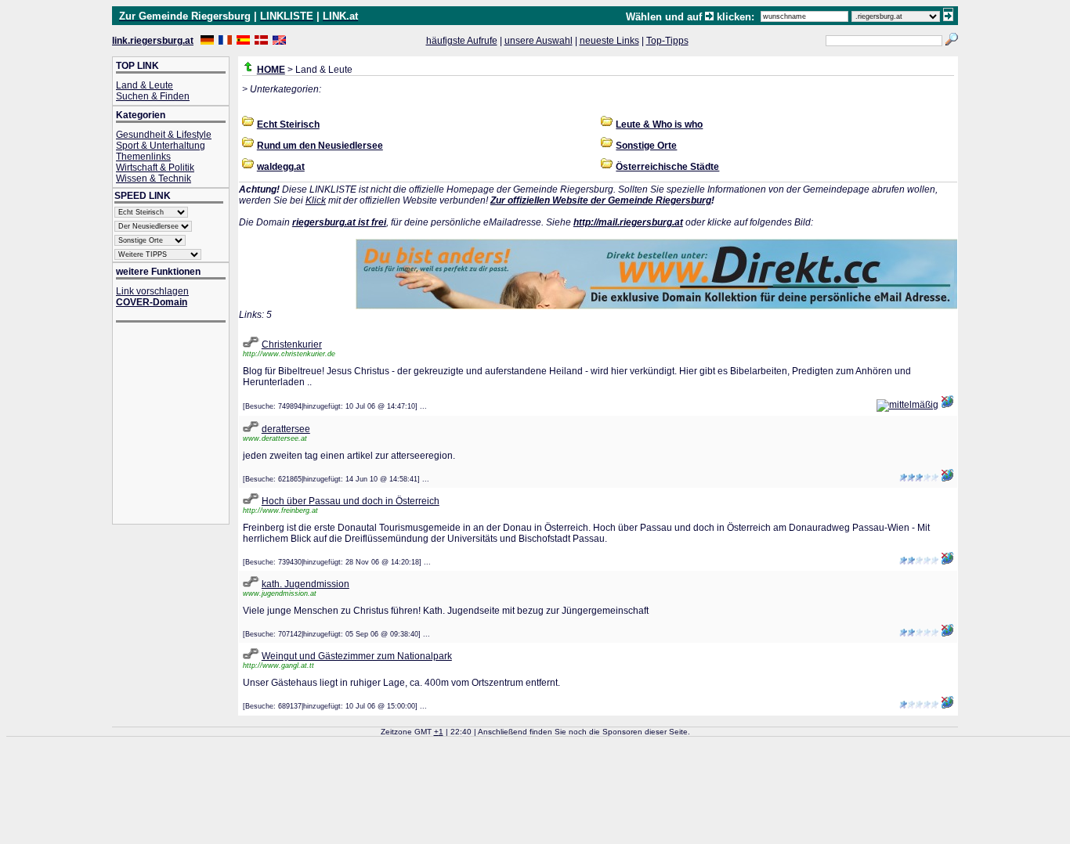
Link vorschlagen (152, 291)
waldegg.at (281, 166)
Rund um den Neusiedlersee (320, 145)
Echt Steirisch (288, 124)
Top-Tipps (667, 40)
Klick (315, 200)
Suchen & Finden (153, 96)
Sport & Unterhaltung (160, 145)
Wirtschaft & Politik (155, 167)
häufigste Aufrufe (461, 40)
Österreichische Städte (667, 166)
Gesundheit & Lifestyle (163, 134)
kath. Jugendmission (305, 584)
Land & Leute (144, 85)
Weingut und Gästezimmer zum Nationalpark (357, 656)
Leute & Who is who (659, 124)
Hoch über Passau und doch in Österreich (350, 501)
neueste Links (609, 40)
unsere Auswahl (538, 40)
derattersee (286, 429)
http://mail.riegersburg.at (628, 222)
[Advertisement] (179, 425)
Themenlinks (143, 156)
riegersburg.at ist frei (339, 222)
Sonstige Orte (646, 145)
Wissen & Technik (153, 178)
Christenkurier (292, 344)
